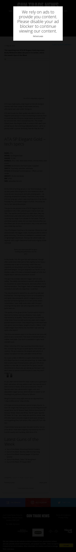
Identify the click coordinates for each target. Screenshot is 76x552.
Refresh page (38, 36)
